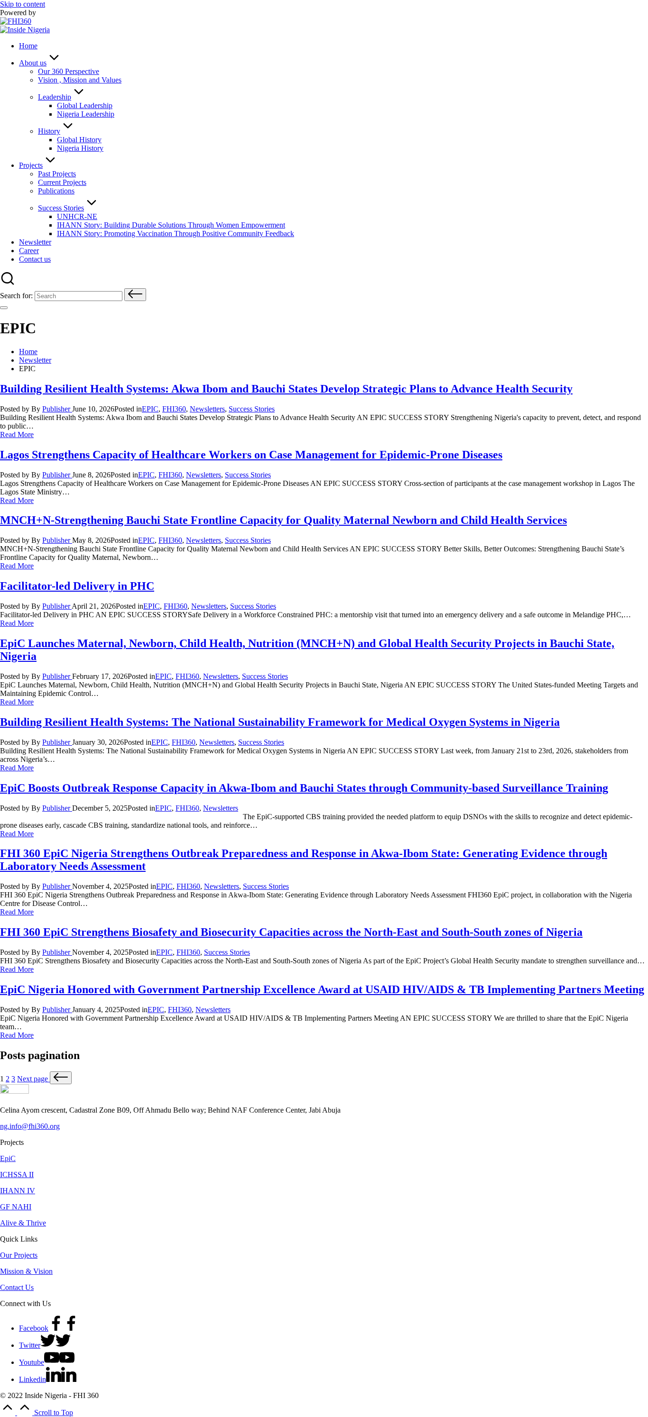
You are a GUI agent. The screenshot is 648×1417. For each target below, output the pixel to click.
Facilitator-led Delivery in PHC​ (77, 586)
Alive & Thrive (23, 1223)
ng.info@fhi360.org (30, 1126)
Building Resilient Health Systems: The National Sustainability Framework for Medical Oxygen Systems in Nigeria (280, 722)
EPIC (150, 409)
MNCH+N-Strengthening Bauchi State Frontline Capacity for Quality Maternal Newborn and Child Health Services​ (283, 520)
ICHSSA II (17, 1174)
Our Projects (18, 1255)
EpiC (8, 1158)
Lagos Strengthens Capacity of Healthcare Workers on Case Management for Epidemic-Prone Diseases (251, 454)
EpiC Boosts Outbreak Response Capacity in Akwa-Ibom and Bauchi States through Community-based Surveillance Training (304, 788)
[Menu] (4, 307)
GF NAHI (15, 1207)
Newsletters (207, 409)
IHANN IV (17, 1191)
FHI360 (174, 409)
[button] (135, 294)
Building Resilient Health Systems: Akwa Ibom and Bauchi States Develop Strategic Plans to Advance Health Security (286, 389)
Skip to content (22, 4)
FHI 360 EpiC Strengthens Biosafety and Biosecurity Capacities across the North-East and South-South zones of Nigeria (291, 932)
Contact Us (17, 1287)
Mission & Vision (26, 1271)
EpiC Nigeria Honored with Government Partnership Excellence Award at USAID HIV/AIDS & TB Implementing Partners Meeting (322, 989)
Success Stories (252, 409)
